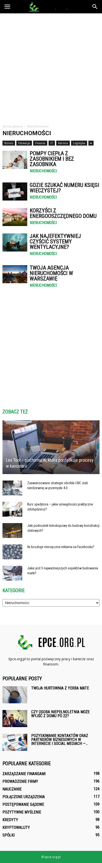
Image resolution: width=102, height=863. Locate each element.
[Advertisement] (51, 67)
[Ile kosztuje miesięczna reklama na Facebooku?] (12, 551)
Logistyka (79, 143)
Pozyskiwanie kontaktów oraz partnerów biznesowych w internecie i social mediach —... (59, 739)
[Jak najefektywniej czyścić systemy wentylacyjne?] (14, 242)
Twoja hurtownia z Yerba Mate (60, 688)
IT (52, 143)
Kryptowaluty (16, 827)
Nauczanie (12, 789)
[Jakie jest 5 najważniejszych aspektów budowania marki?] (12, 573)
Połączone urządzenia (23, 796)
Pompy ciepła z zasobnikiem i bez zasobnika (52, 158)
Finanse (40, 143)
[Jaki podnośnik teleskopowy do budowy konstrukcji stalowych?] (12, 530)
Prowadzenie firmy (20, 781)
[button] (95, 6)
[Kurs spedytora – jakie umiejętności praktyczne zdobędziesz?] (12, 509)
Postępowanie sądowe (23, 804)
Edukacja (24, 143)
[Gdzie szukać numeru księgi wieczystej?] (14, 191)
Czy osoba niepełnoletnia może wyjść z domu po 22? (60, 714)
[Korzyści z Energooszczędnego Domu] (14, 217)
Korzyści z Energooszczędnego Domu (63, 213)
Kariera (63, 143)
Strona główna (12, 126)
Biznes (8, 143)
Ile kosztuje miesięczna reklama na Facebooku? (60, 547)
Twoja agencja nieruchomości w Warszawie (51, 273)
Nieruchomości (43, 171)
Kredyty (10, 819)
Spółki (8, 835)
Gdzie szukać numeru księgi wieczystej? (64, 188)
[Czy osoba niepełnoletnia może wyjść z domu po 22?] (14, 718)
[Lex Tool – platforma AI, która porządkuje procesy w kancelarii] (51, 447)
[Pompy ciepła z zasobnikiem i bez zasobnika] (14, 160)
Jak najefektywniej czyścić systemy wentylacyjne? (55, 241)
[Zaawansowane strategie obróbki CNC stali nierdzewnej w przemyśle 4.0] (12, 488)
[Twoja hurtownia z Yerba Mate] (14, 694)
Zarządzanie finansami (24, 773)
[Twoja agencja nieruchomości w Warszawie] (14, 274)
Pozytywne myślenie (21, 812)
